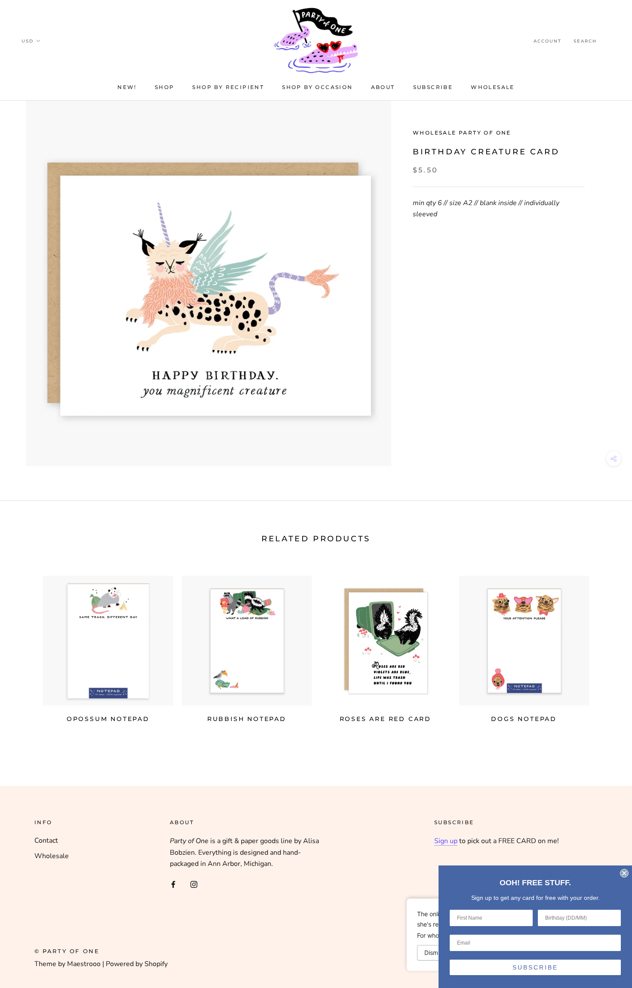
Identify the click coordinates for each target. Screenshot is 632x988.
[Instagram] (193, 883)
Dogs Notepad (524, 719)
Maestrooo (84, 964)
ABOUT (383, 87)
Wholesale (51, 856)
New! (127, 87)
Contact (46, 840)
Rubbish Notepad (246, 719)
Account (547, 41)
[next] (605, 654)
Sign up (445, 841)
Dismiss (434, 952)
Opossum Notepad (108, 719)
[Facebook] (173, 883)
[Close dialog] (624, 873)
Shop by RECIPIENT (228, 87)
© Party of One (66, 951)
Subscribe (433, 87)
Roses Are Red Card (385, 719)
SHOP (165, 87)
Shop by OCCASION (317, 87)
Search (585, 41)
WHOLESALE (493, 87)
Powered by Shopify (137, 964)
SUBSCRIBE (535, 967)
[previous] (27, 654)
